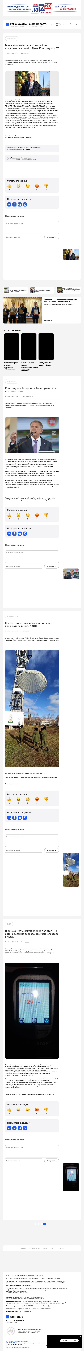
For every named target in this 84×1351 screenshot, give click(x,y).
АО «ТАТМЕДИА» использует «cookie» (19, 1343)
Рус (53, 25)
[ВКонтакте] (9, 204)
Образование (13, 616)
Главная (23, 1248)
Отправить (51, 237)
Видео (45, 1248)
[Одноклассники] (14, 204)
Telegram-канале (15, 149)
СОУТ (53, 1248)
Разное (61, 1248)
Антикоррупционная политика (17, 1341)
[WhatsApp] (25, 204)
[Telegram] (20, 204)
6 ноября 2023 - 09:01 (11, 396)
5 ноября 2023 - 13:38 (11, 941)
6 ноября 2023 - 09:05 (11, 53)
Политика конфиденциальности (17, 1347)
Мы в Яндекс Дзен (69, 1341)
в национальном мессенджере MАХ (21, 159)
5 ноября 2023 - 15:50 (11, 631)
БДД (9, 924)
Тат (63, 25)
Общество (11, 38)
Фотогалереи (34, 1248)
